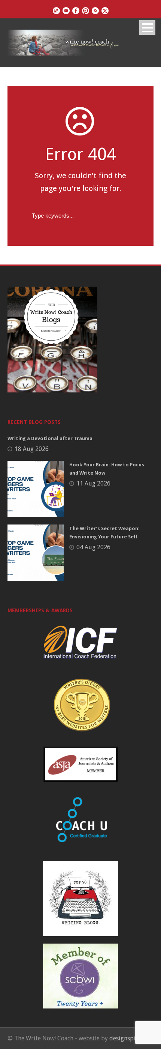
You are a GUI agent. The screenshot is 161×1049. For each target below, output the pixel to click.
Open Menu (147, 27)
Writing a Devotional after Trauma (49, 438)
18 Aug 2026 (32, 448)
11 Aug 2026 (93, 483)
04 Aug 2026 (93, 547)
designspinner (128, 1038)
